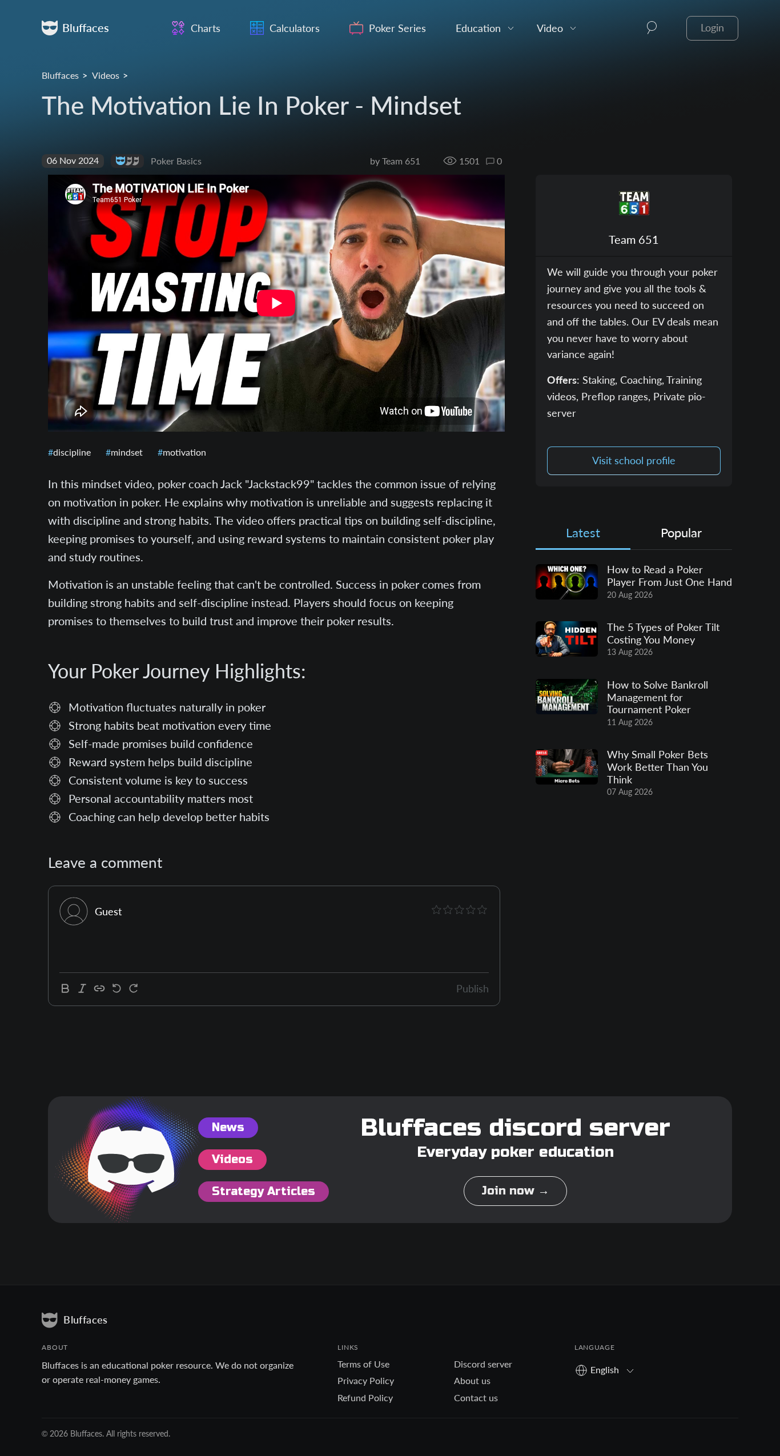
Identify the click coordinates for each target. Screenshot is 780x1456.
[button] (652, 28)
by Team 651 (395, 160)
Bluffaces (60, 75)
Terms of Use (363, 1363)
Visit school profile (634, 460)
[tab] (583, 535)
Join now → (515, 1191)
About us (472, 1380)
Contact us (476, 1397)
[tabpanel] (634, 681)
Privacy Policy (365, 1380)
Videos (105, 75)
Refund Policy (365, 1397)
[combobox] (608, 1369)
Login (712, 28)
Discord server (483, 1363)
